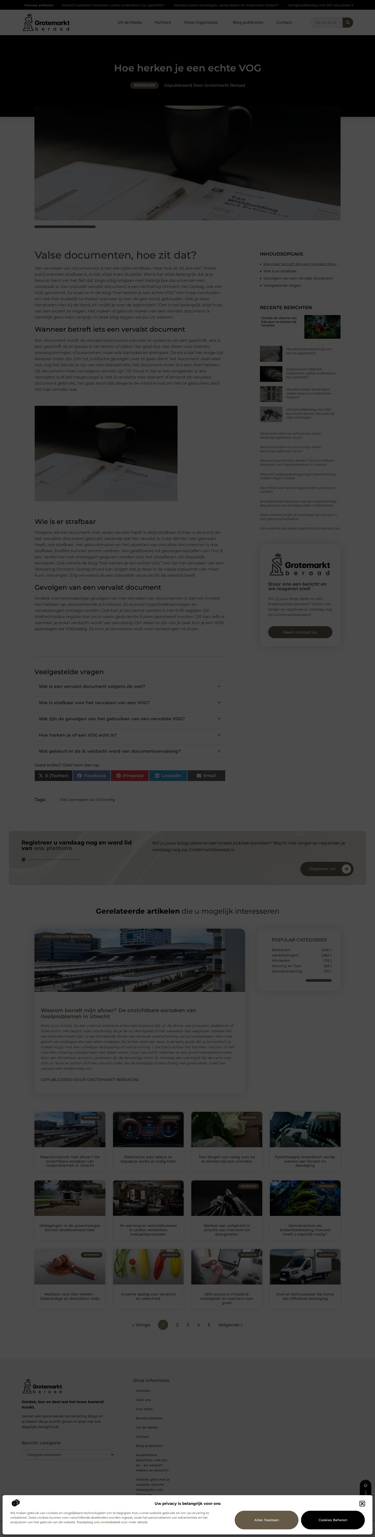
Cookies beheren (333, 1520)
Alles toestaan (266, 1520)
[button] (362, 1503)
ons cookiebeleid (107, 1522)
